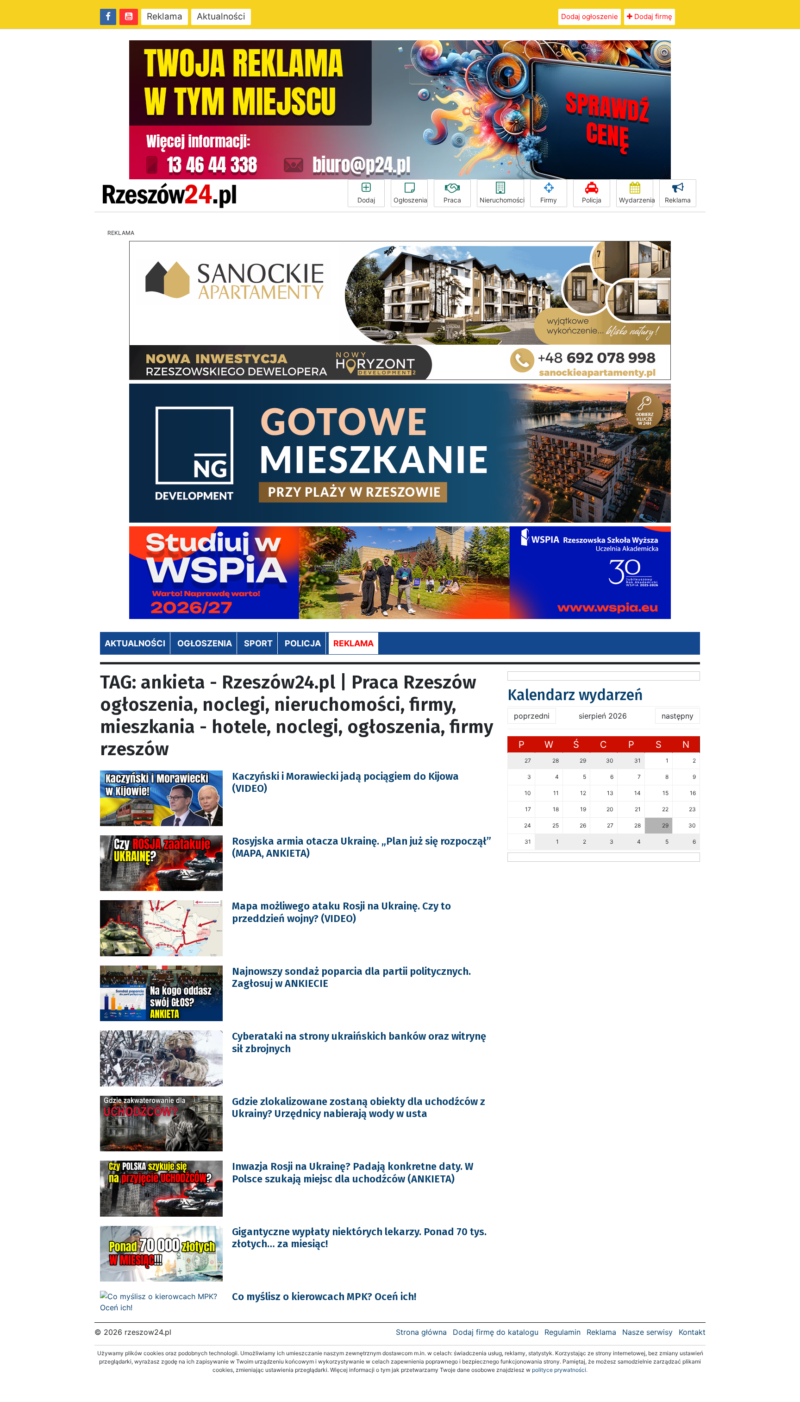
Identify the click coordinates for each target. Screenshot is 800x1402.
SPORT (258, 643)
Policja (591, 200)
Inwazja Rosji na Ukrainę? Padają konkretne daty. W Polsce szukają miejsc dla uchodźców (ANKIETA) (353, 1172)
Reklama (164, 16)
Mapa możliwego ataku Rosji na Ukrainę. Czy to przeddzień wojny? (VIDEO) (341, 912)
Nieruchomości (502, 200)
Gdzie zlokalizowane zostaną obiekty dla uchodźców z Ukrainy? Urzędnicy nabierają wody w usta (358, 1107)
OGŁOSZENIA (204, 643)
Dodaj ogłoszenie (589, 16)
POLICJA (303, 643)
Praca (452, 200)
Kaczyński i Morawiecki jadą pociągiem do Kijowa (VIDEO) (345, 782)
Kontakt (692, 1332)
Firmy (548, 200)
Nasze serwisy (647, 1332)
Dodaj (366, 200)
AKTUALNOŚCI (135, 643)
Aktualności (221, 16)
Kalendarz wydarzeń (575, 695)
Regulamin (562, 1332)
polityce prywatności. (560, 1369)
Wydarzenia (636, 200)
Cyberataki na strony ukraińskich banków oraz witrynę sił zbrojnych (359, 1042)
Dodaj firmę (652, 16)
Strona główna (421, 1332)
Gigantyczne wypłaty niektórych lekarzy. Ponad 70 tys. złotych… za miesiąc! (359, 1237)
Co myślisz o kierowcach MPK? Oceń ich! (324, 1296)
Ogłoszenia (410, 200)
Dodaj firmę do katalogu (495, 1332)
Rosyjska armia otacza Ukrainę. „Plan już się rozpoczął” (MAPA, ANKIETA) (361, 847)
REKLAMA (353, 643)
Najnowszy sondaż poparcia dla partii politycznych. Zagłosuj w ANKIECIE (351, 977)
